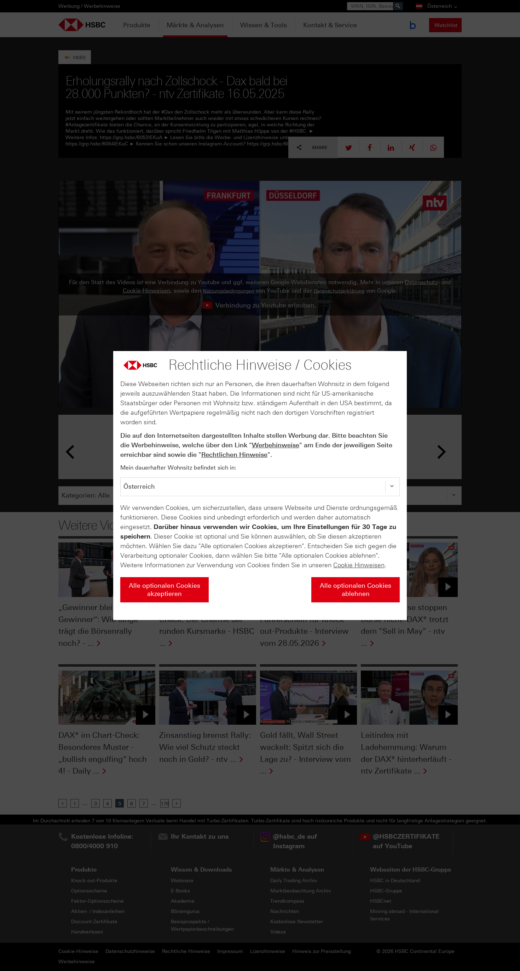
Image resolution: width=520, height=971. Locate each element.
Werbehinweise (275, 445)
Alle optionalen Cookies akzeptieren (164, 590)
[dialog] (260, 485)
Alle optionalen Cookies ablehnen (355, 590)
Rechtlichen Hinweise (234, 455)
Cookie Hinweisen (359, 565)
